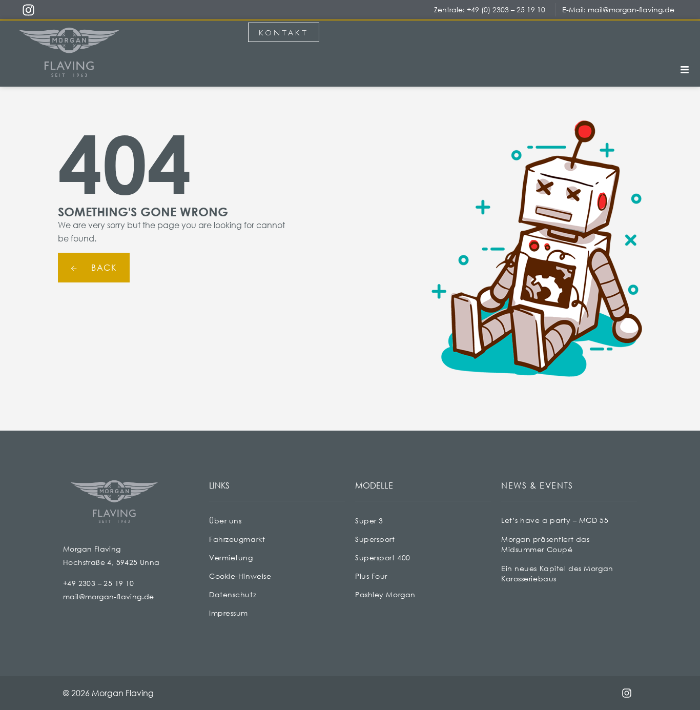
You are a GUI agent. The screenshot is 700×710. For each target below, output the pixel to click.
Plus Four (371, 576)
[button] (684, 70)
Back (103, 267)
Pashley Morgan (385, 594)
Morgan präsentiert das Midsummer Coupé (545, 544)
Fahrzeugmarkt (237, 539)
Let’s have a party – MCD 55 (554, 520)
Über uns (225, 520)
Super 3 (369, 520)
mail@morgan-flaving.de (631, 9)
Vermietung (231, 557)
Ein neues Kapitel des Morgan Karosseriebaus (557, 573)
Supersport (375, 539)
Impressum (228, 613)
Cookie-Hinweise (240, 576)
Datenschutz (232, 594)
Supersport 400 (382, 557)
